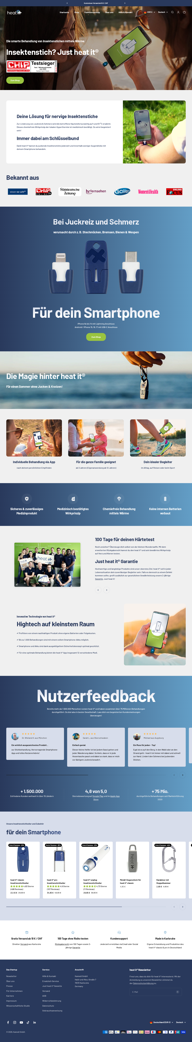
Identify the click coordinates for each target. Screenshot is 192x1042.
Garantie (99, 579)
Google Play (98, 796)
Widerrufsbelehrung (51, 1000)
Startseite (64, 12)
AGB (44, 995)
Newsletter (11, 976)
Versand (24, 944)
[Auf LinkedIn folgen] (34, 1022)
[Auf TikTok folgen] (28, 1022)
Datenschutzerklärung (143, 983)
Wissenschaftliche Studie (18, 1005)
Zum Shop (15, 80)
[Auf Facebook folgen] (8, 1022)
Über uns (109, 12)
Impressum (11, 1000)
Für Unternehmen (14, 991)
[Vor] (124, 3)
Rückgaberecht (62, 944)
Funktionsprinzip (92, 12)
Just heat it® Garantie (52, 986)
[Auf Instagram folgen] (14, 1022)
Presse (9, 986)
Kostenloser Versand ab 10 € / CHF (96, 3)
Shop (76, 12)
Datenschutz (48, 1005)
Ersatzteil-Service (50, 981)
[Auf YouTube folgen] (21, 1022)
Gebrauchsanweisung (52, 1010)
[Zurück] (67, 3)
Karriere (10, 995)
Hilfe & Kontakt (125, 12)
